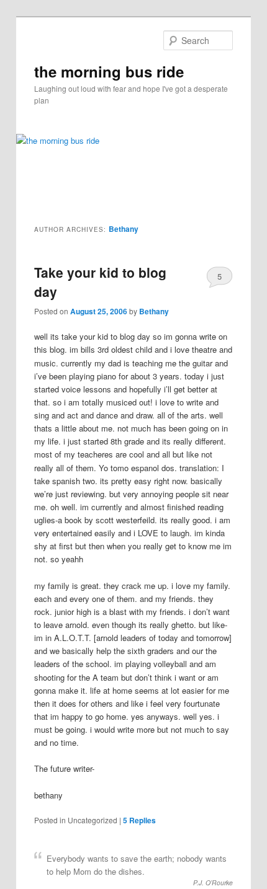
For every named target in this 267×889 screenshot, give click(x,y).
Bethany (123, 228)
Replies (139, 820)
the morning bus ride (109, 71)
